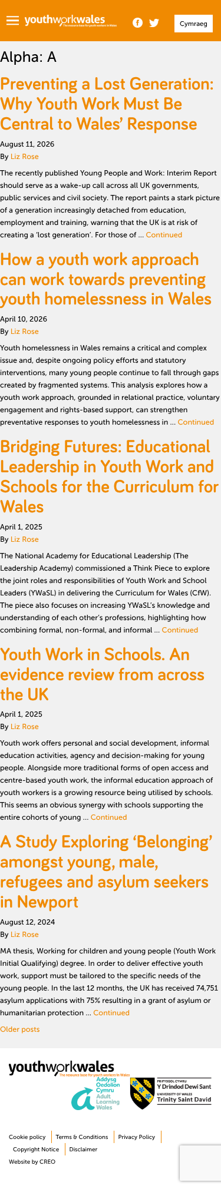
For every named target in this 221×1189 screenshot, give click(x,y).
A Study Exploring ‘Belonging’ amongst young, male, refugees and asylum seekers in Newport (106, 871)
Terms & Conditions (81, 1137)
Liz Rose (25, 157)
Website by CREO (32, 1162)
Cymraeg (193, 24)
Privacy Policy (136, 1137)
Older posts (19, 1029)
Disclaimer (83, 1150)
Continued (164, 235)
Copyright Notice (36, 1150)
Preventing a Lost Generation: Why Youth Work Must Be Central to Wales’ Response (107, 103)
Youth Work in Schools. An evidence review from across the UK (102, 674)
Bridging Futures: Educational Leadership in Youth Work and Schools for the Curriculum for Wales (109, 476)
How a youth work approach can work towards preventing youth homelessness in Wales (106, 279)
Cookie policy (27, 1137)
